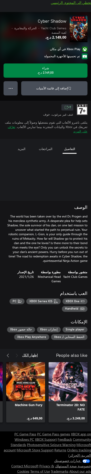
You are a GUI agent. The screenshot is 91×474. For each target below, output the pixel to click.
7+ (69, 107)
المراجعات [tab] (45, 149)
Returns (60, 450)
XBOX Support (46, 439)
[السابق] (16, 355)
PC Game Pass (25, 434)
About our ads (80, 471)
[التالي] (8, 355)
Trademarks (59, 471)
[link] (68, 392)
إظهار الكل (30, 355)
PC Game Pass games (53, 434)
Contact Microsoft (24, 466)
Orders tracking (79, 450)
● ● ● (11, 88)
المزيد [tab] (21, 149)
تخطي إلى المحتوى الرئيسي (71, 2)
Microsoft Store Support (35, 450)
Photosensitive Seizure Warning (51, 444)
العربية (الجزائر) (79, 455)
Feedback (65, 439)
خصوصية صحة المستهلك (73, 466)
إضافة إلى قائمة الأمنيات (52, 88)
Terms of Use (40, 471)
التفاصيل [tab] (69, 149)
